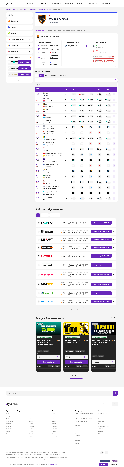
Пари (7, 413)
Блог (76, 430)
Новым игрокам (80, 351)
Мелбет (8, 423)
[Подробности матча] (114, 94)
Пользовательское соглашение (83, 418)
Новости (77, 435)
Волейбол (100, 428)
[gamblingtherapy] (114, 461)
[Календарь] (36, 75)
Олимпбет (55, 436)
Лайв (46, 75)
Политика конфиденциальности (84, 413)
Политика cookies (80, 416)
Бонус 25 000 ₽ (24, 62)
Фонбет (8, 431)
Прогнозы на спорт (103, 413)
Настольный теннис (103, 426)
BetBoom (31, 416)
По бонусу (45, 215)
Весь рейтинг (76, 310)
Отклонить (114, 464)
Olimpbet (31, 436)
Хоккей (99, 418)
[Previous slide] (111, 318)
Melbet (31, 431)
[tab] (39, 30)
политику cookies (53, 464)
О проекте (78, 440)
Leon (30, 418)
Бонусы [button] (31, 411)
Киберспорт (101, 431)
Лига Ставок (9, 421)
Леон (7, 418)
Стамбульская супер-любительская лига (54, 58)
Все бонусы (76, 376)
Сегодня (53, 75)
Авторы (77, 443)
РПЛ (99, 434)
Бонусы (46, 351)
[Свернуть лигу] (114, 89)
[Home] (12, 404)
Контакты (77, 425)
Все (41, 75)
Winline (31, 421)
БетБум (8, 416)
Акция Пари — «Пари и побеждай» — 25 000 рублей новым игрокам (45, 342)
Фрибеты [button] (55, 411)
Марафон (9, 428)
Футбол (100, 416)
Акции (40, 351)
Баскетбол (101, 421)
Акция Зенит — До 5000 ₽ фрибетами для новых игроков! (101, 342)
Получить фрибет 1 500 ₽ (101, 301)
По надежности (54, 215)
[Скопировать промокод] (58, 357)
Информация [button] (79, 411)
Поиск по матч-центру (12, 397)
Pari (30, 413)
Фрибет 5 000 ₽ (24, 74)
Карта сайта (78, 438)
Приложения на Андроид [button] (14, 411)
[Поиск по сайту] (115, 393)
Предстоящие (63, 75)
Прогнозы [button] (101, 411)
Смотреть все (20, 80)
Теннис (100, 423)
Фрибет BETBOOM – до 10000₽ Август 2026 (72, 341)
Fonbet (31, 423)
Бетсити (8, 426)
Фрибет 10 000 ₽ (24, 68)
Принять (103, 464)
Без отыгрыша (69, 351)
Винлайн (8, 434)
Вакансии (77, 428)
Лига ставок (55, 434)
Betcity (31, 428)
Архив (76, 433)
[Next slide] (114, 318)
